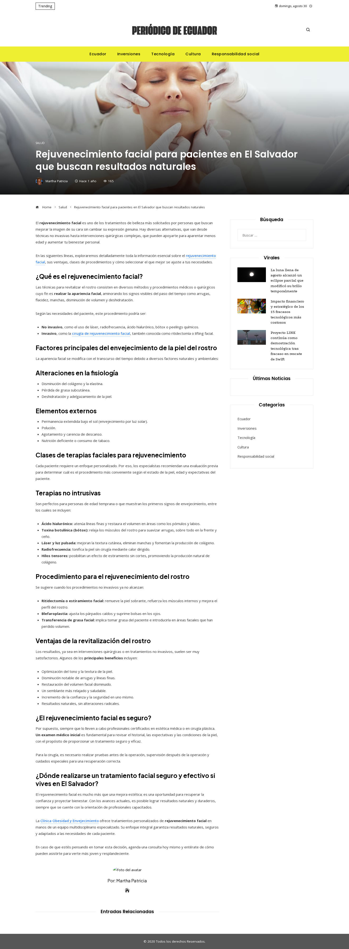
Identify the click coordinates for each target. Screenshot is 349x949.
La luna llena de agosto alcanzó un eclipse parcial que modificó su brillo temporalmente (287, 280)
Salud (40, 143)
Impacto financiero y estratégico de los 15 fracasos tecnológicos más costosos (287, 312)
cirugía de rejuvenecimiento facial (101, 333)
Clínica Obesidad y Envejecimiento (69, 820)
